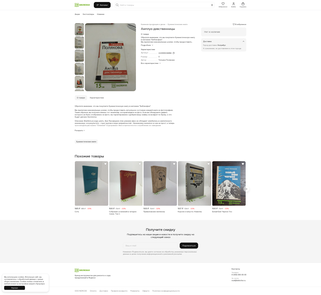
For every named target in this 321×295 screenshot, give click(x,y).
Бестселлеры (88, 14)
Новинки (100, 14)
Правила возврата (119, 291)
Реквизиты (134, 291)
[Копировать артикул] (173, 53)
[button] (223, 5)
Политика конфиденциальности (166, 291)
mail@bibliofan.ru (239, 280)
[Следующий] (246, 189)
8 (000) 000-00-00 (239, 275)
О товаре (81, 98)
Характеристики (97, 98)
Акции (77, 14)
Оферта (145, 291)
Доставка (103, 291)
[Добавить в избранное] (105, 164)
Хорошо (14, 288)
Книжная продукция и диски (153, 24)
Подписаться (188, 245)
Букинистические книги (177, 24)
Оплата (93, 291)
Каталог (104, 5)
